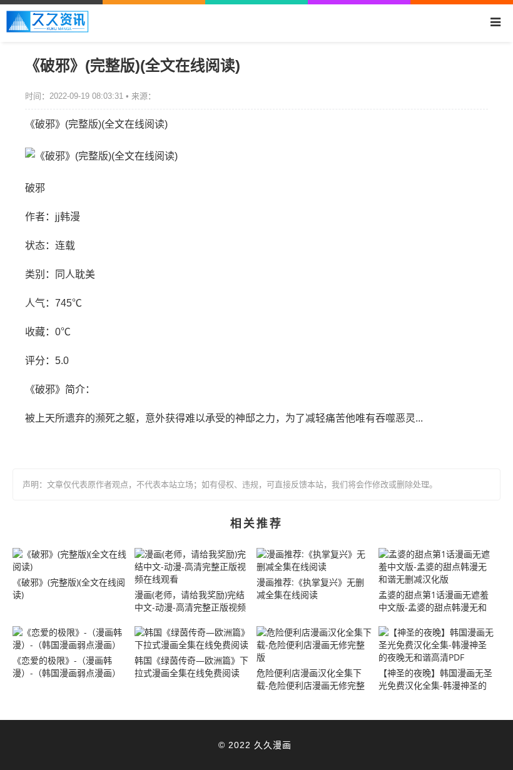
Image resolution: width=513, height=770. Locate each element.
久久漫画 (273, 745)
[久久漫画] (47, 29)
